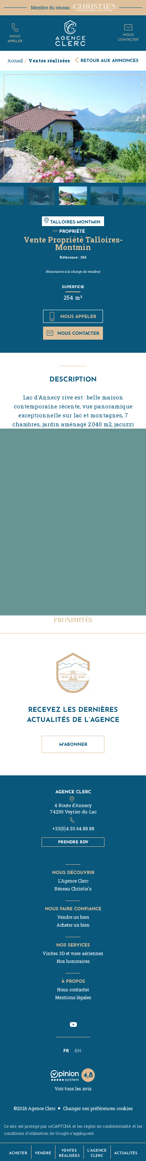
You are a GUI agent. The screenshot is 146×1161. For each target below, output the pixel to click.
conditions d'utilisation (26, 1133)
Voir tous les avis (73, 1088)
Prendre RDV (73, 842)
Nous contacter (78, 333)
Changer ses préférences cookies (98, 1108)
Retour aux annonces (109, 60)
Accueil (15, 61)
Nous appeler (78, 316)
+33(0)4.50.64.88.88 (73, 828)
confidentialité (117, 1126)
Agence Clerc (73, 792)
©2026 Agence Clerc (34, 1108)
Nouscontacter (128, 36)
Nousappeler (14, 38)
